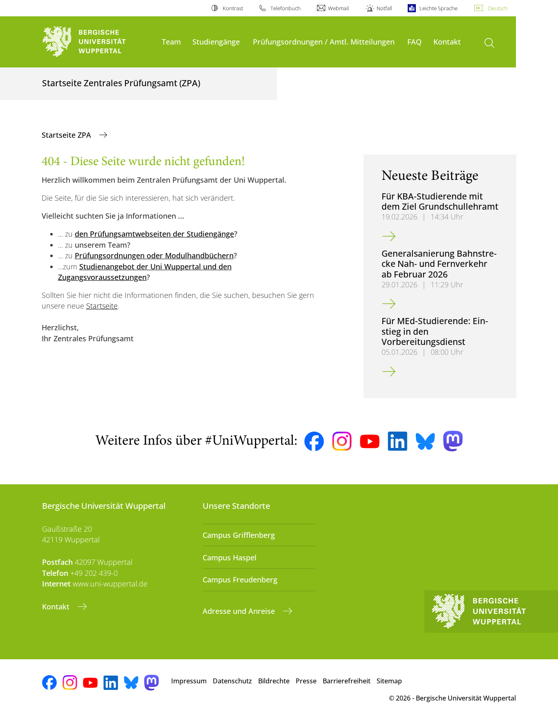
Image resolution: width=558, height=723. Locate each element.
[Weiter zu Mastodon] (453, 441)
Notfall (384, 8)
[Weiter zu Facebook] (314, 441)
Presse (306, 680)
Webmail (338, 8)
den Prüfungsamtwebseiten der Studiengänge (154, 234)
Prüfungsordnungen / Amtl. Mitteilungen (324, 41)
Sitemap (389, 680)
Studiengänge (216, 41)
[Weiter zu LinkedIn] (397, 441)
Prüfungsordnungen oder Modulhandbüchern (154, 255)
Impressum (189, 680)
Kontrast (233, 8)
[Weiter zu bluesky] (425, 441)
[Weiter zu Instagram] (342, 441)
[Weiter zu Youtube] (369, 441)
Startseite (102, 306)
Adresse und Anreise (240, 611)
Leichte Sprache (439, 8)
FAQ (414, 41)
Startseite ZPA (67, 135)
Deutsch (498, 8)
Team (171, 41)
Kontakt (447, 41)
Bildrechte (274, 680)
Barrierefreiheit (347, 680)
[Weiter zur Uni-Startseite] (98, 41)
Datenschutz (232, 680)
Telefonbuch (285, 8)
